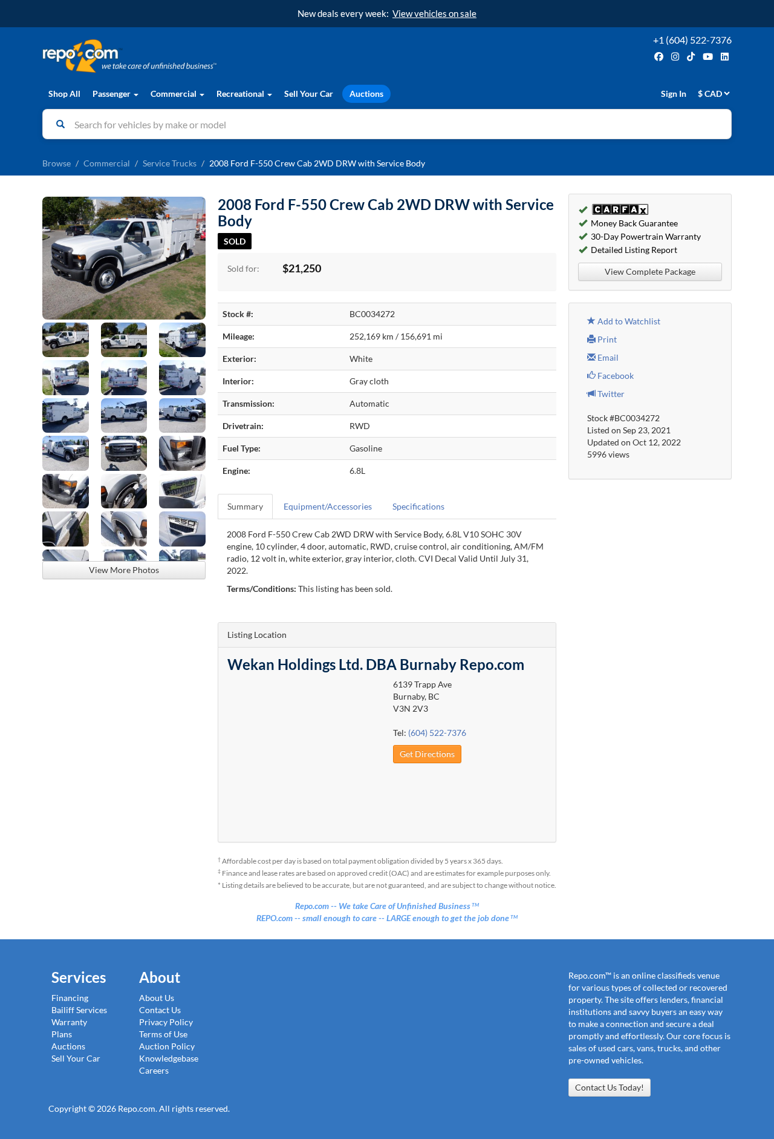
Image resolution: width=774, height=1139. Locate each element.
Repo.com (211, 56)
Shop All (64, 93)
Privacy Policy (166, 1022)
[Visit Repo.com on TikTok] (691, 57)
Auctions (366, 93)
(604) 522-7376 (437, 732)
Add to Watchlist (628, 321)
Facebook (615, 375)
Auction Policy (167, 1046)
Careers (154, 1070)
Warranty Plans (69, 1028)
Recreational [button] (241, 93)
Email (607, 357)
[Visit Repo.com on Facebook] (658, 57)
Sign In (673, 93)
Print (606, 339)
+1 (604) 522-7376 (692, 39)
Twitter (610, 394)
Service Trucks (170, 163)
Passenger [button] (112, 93)
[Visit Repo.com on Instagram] (675, 57)
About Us (156, 998)
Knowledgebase (168, 1058)
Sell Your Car (308, 93)
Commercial (106, 163)
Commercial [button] (174, 93)
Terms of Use (163, 1034)
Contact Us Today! (609, 1087)
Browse (56, 163)
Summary (245, 506)
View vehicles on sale (434, 13)
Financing (69, 998)
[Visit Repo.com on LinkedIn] (725, 57)
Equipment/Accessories (328, 506)
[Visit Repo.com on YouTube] (708, 57)
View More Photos (124, 570)
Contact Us (160, 1010)
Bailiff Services (79, 1010)
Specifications (418, 506)
